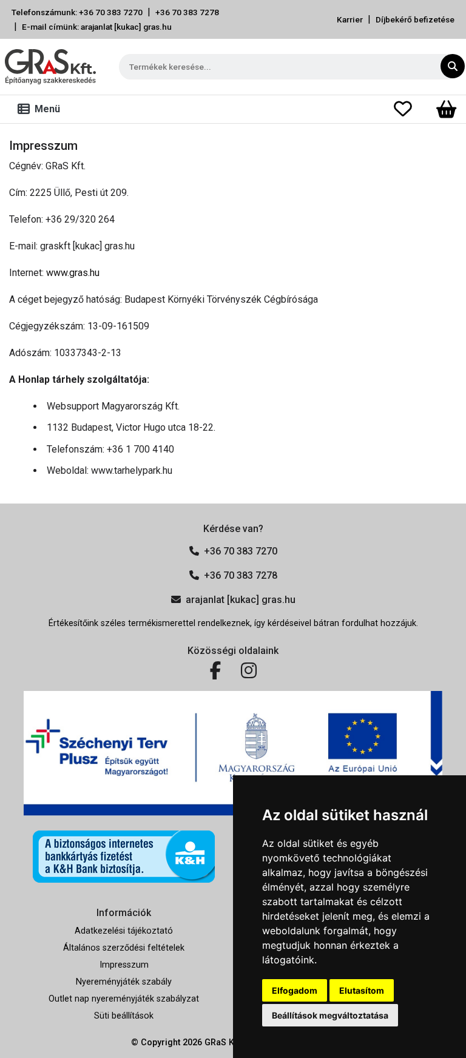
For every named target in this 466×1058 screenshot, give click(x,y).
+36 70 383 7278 (187, 12)
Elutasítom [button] (361, 990)
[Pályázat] (233, 753)
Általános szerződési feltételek (123, 948)
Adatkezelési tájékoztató (124, 931)
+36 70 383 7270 (240, 551)
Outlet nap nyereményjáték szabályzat (124, 999)
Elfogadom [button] (294, 990)
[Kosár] (446, 109)
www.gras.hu (73, 272)
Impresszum (124, 965)
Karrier (350, 19)
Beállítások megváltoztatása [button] (330, 1015)
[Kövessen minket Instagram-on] (249, 671)
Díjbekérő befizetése (415, 19)
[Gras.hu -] (50, 66)
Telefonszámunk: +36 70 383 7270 (77, 12)
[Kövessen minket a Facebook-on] (215, 671)
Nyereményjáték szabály (124, 982)
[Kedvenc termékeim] (410, 109)
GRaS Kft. (223, 1042)
